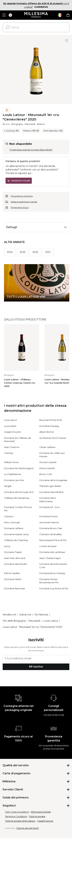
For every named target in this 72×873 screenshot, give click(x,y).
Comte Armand (47, 546)
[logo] (36, 15)
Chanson (9, 516)
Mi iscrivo (36, 666)
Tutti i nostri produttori (17, 811)
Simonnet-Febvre (49, 522)
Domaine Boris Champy (52, 573)
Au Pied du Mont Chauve (52, 438)
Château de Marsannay (16, 498)
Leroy (7, 546)
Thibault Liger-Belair (50, 486)
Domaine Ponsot (48, 516)
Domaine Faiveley (49, 426)
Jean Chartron (11, 447)
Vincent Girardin (48, 462)
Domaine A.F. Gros (49, 507)
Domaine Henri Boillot (51, 492)
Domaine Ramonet (14, 588)
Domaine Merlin (12, 579)
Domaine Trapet (13, 552)
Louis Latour (10, 420)
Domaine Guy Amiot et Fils (53, 588)
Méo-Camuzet (12, 522)
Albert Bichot (46, 432)
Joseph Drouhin (12, 432)
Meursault (30, 124)
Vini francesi (41, 614)
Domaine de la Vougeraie (53, 480)
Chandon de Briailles (50, 534)
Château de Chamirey (16, 540)
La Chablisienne (12, 474)
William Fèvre (11, 462)
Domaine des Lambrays (52, 552)
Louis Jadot (10, 426)
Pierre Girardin (47, 468)
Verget (8, 486)
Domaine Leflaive (13, 528)
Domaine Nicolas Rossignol (18, 468)
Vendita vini (9, 614)
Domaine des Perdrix (15, 564)
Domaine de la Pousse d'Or (19, 492)
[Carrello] (68, 15)
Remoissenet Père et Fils (52, 540)
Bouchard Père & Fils (50, 420)
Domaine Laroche (14, 480)
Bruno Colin (45, 474)
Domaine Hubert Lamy (16, 534)
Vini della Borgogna (14, 620)
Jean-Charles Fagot (50, 558)
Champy (8, 453)
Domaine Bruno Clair (50, 528)
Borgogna (17, 124)
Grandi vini (25, 614)
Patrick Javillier (12, 573)
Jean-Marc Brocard (14, 558)
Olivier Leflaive (47, 447)
